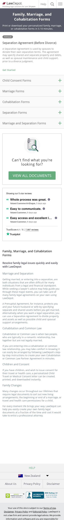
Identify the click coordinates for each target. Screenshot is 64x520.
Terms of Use (49, 508)
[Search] (52, 4)
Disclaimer (53, 484)
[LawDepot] (12, 3)
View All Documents (32, 175)
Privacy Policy (32, 484)
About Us (10, 484)
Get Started (8, 70)
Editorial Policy (40, 511)
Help (43, 4)
